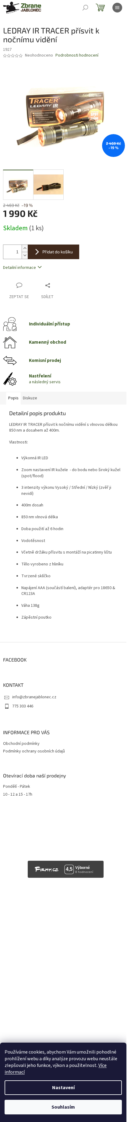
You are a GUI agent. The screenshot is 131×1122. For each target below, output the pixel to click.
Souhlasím (63, 1107)
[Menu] (117, 8)
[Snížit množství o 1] (25, 255)
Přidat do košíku (57, 251)
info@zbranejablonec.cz (34, 697)
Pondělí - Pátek (16, 787)
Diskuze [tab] (30, 398)
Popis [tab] (13, 398)
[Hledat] (85, 8)
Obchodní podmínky (21, 744)
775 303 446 (22, 706)
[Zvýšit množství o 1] (25, 248)
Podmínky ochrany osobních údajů (34, 751)
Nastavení (63, 1087)
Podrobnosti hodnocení (76, 55)
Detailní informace (19, 268)
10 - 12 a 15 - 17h (17, 794)
